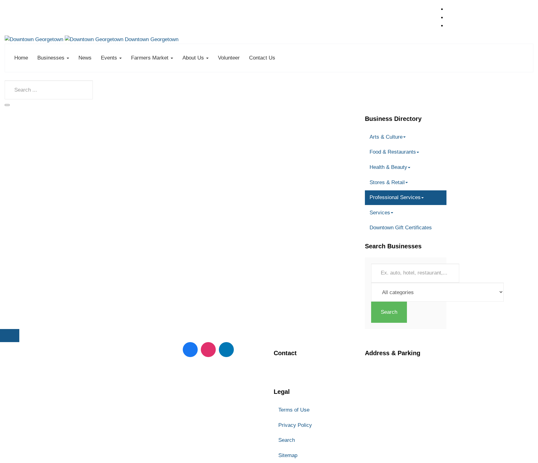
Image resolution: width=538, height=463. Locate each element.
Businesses (51, 58)
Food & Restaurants (393, 152)
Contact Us (262, 58)
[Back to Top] (9, 335)
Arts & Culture (386, 137)
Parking (374, 401)
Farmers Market (150, 58)
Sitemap (287, 455)
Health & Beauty (388, 167)
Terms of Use (293, 410)
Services (380, 213)
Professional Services (395, 197)
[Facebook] (190, 349)
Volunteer (229, 58)
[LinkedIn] (226, 349)
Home (21, 58)
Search (389, 312)
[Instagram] (208, 349)
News (85, 58)
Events (110, 58)
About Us (193, 58)
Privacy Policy (295, 425)
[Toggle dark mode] (7, 105)
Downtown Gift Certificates (401, 228)
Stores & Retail (387, 182)
